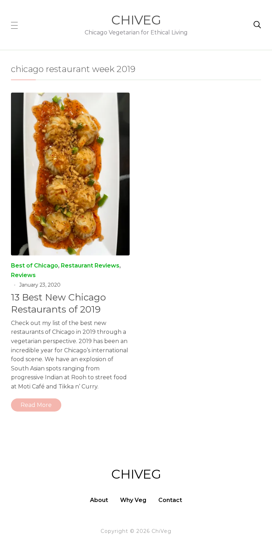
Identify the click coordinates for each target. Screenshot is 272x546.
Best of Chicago (34, 265)
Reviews (23, 275)
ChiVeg (136, 20)
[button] (14, 25)
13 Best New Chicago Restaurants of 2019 (58, 303)
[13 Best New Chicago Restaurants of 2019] (70, 97)
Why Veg (133, 500)
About (99, 500)
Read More (36, 405)
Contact (170, 500)
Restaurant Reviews (90, 265)
